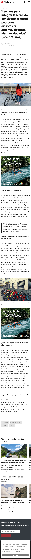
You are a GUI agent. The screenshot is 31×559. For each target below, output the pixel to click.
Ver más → (4, 441)
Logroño (25, 124)
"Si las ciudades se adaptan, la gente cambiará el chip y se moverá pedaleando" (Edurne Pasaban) (13, 502)
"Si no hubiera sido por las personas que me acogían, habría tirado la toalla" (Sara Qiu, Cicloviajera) (13, 462)
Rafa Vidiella (7, 44)
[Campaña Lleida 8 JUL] (15, 171)
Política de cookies (17, 551)
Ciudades (4, 8)
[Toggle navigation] (29, 2)
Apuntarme (6, 536)
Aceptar (15, 555)
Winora (8, 400)
